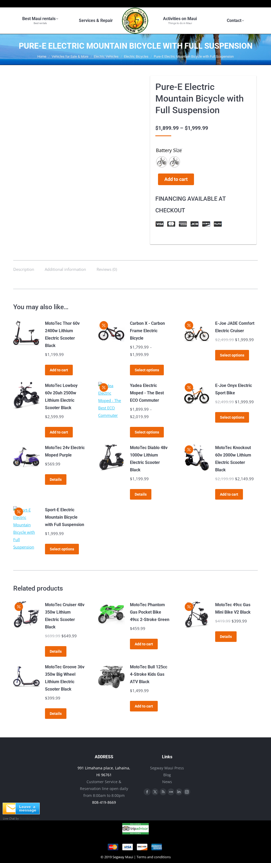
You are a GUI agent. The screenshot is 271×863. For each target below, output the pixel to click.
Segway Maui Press (167, 767)
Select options (147, 370)
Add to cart (176, 179)
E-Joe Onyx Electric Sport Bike (233, 389)
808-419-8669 (104, 802)
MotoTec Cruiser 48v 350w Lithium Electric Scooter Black (64, 615)
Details (56, 479)
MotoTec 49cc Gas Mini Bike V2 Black (233, 608)
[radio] (161, 162)
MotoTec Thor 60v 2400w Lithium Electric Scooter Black (62, 334)
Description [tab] (23, 269)
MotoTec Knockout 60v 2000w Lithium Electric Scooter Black (233, 458)
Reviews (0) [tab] (107, 269)
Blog (167, 774)
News (167, 781)
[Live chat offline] (21, 812)
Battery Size (169, 150)
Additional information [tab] (65, 269)
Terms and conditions (154, 857)
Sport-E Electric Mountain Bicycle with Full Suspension (64, 517)
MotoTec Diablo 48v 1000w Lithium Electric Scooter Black (149, 458)
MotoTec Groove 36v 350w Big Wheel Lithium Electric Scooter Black (64, 678)
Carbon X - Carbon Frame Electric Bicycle (147, 331)
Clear (178, 149)
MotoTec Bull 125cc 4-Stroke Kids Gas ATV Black (148, 674)
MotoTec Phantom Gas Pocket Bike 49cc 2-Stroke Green (149, 612)
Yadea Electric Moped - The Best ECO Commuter (147, 393)
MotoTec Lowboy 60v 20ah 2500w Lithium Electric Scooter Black (61, 396)
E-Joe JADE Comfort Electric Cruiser (234, 327)
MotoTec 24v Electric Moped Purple (65, 451)
